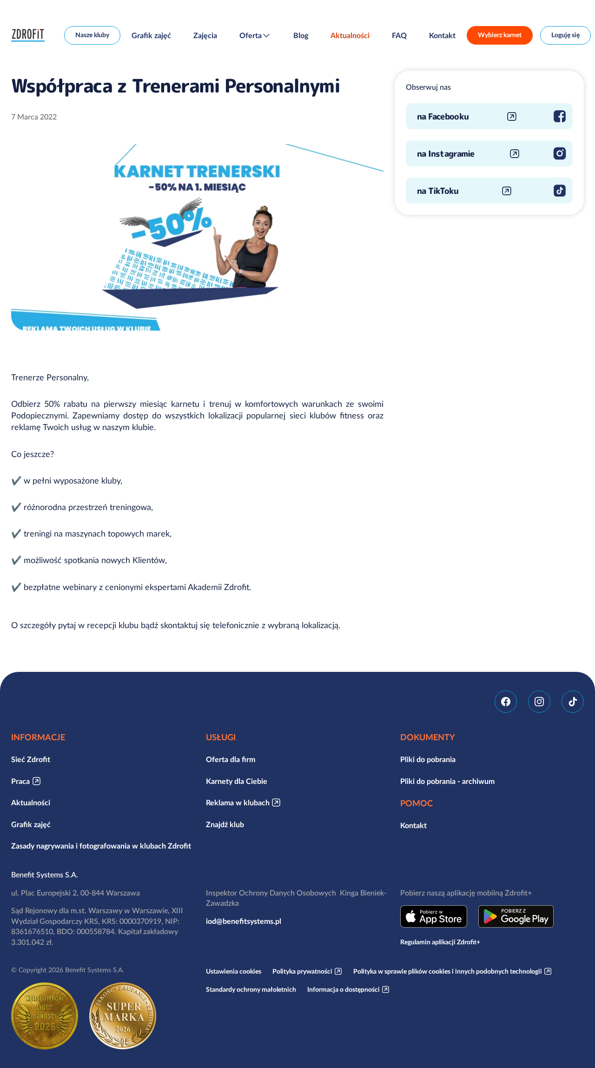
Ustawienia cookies (233, 971)
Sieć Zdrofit (30, 759)
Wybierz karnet (500, 35)
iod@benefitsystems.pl (243, 921)
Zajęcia (205, 35)
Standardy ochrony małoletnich (251, 989)
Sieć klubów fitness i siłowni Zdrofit (30, 35)
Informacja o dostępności (343, 989)
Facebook (506, 701)
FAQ (399, 35)
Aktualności (350, 35)
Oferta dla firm (230, 759)
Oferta (250, 35)
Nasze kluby (92, 35)
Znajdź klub (225, 824)
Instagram (539, 701)
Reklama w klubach (238, 802)
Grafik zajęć (151, 35)
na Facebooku (443, 116)
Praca (20, 781)
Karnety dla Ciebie (236, 781)
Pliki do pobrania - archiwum (447, 781)
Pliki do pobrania (428, 759)
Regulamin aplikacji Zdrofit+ (440, 942)
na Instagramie (446, 153)
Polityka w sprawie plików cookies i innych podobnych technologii (447, 971)
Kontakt (442, 35)
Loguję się (565, 35)
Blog (300, 35)
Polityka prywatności (302, 971)
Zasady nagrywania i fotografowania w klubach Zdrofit (101, 846)
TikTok (573, 701)
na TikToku (438, 191)
